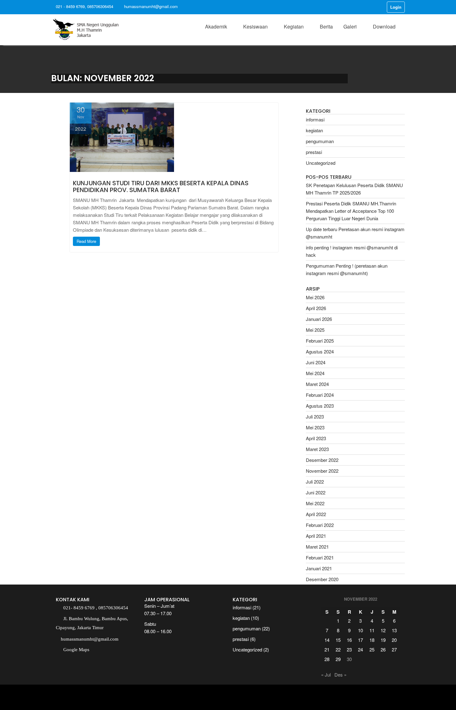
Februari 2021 (320, 557)
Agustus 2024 (320, 351)
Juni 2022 (315, 492)
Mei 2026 (315, 297)
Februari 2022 (320, 525)
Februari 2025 (320, 340)
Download (384, 26)
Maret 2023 (317, 449)
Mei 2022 (315, 503)
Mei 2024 (315, 373)
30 (349, 659)
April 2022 (316, 514)
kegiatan (314, 130)
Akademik (216, 26)
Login (395, 7)
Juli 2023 (315, 416)
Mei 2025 (315, 330)
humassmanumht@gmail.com (151, 6)
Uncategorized (320, 163)
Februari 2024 (320, 395)
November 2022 (322, 470)
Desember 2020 (322, 579)
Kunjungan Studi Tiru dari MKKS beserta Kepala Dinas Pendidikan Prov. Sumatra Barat (160, 186)
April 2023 (316, 438)
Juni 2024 (315, 362)
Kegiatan (294, 26)
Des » (340, 674)
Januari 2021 (319, 568)
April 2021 (316, 535)
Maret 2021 (317, 546)
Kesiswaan (255, 26)
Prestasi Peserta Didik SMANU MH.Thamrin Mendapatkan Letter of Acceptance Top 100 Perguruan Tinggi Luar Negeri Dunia (351, 210)
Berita (326, 26)
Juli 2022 (315, 481)
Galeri (350, 26)
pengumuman (320, 141)
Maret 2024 (317, 384)
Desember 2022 (322, 460)
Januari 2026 (319, 319)
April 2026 (316, 308)
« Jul (326, 674)
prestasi (314, 152)
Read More (86, 241)
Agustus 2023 (320, 405)
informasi (315, 119)
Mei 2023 (315, 427)
